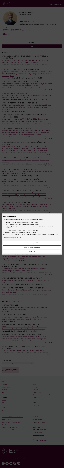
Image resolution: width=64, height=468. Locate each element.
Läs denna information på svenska (12, 239)
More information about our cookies (13, 237)
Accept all (32, 251)
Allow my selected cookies (32, 247)
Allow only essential (32, 243)
